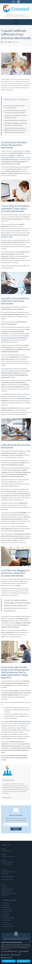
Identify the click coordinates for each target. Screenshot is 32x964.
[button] (16, 22)
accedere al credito (6, 237)
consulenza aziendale (16, 153)
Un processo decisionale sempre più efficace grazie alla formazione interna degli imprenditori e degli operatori (15, 130)
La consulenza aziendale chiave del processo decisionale (14, 106)
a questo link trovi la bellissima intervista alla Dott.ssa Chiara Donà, (15, 338)
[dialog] (16, 952)
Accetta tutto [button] (8, 961)
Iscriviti (16, 829)
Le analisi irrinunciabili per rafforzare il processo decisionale (15, 116)
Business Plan (23, 503)
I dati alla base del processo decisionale (15, 120)
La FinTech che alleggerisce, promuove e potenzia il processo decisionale (15, 124)
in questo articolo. (18, 531)
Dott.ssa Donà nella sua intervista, (20, 721)
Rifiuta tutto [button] (23, 961)
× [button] (30, 941)
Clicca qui (4, 755)
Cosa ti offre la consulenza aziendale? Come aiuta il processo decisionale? (15, 111)
